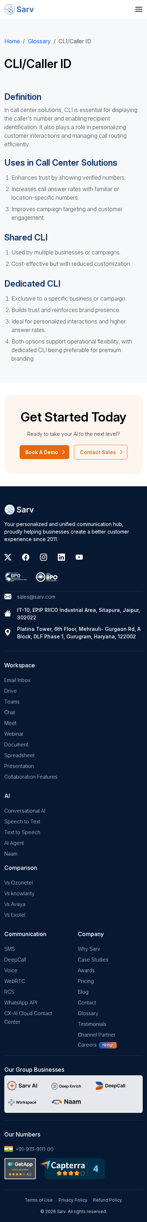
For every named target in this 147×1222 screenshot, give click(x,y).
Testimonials (92, 1024)
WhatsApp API (20, 1002)
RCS (9, 992)
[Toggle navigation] (138, 9)
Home (12, 41)
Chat (9, 712)
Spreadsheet (19, 755)
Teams (12, 701)
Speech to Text (22, 821)
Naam (10, 854)
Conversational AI (24, 811)
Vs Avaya (14, 904)
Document (16, 744)
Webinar (14, 734)
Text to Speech (22, 832)
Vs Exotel (14, 915)
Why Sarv (89, 949)
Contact (87, 1002)
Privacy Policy (73, 1200)
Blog (83, 992)
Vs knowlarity (19, 893)
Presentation (19, 766)
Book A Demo (41, 452)
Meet (10, 723)
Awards (86, 970)
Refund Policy (107, 1200)
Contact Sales (98, 452)
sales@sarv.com (36, 597)
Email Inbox (17, 680)
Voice (10, 970)
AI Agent (14, 843)
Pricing (86, 981)
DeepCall (15, 959)
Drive (10, 691)
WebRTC (14, 981)
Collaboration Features (30, 777)
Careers (87, 1045)
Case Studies (93, 959)
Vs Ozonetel (18, 883)
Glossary (39, 41)
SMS (9, 949)
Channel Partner (97, 1035)
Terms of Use (39, 1200)
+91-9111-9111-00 (34, 1149)
